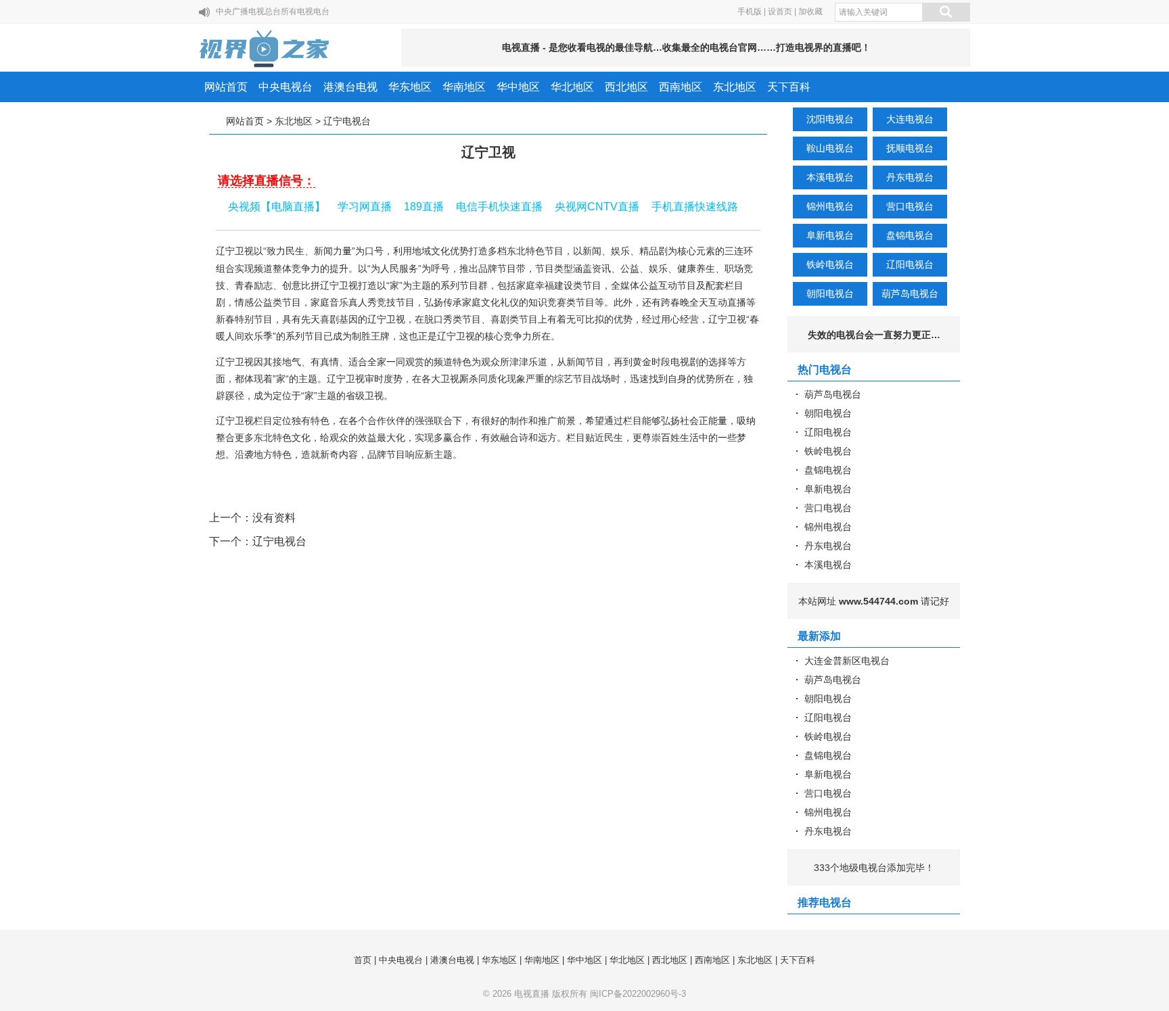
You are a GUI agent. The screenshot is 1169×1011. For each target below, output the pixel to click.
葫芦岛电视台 (909, 293)
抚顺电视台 (910, 148)
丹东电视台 (910, 177)
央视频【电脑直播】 (276, 206)
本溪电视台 (830, 177)
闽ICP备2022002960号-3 (638, 994)
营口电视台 (910, 206)
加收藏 (810, 11)
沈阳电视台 (830, 119)
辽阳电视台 (910, 264)
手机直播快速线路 (694, 206)
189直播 (424, 206)
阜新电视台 (830, 235)
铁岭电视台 (830, 264)
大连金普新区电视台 (847, 660)
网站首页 (226, 87)
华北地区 (572, 87)
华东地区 (410, 87)
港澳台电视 (350, 87)
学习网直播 (365, 206)
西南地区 (680, 87)
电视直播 (531, 994)
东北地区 (734, 87)
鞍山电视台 (830, 148)
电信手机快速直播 (499, 206)
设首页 (780, 11)
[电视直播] (265, 48)
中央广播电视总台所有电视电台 (272, 11)
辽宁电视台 (347, 121)
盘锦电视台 (910, 235)
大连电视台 (910, 119)
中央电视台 (285, 87)
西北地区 (626, 87)
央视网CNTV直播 (597, 206)
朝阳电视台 (830, 293)
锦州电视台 (830, 206)
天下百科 (788, 87)
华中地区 (518, 87)
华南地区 (464, 87)
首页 (362, 960)
